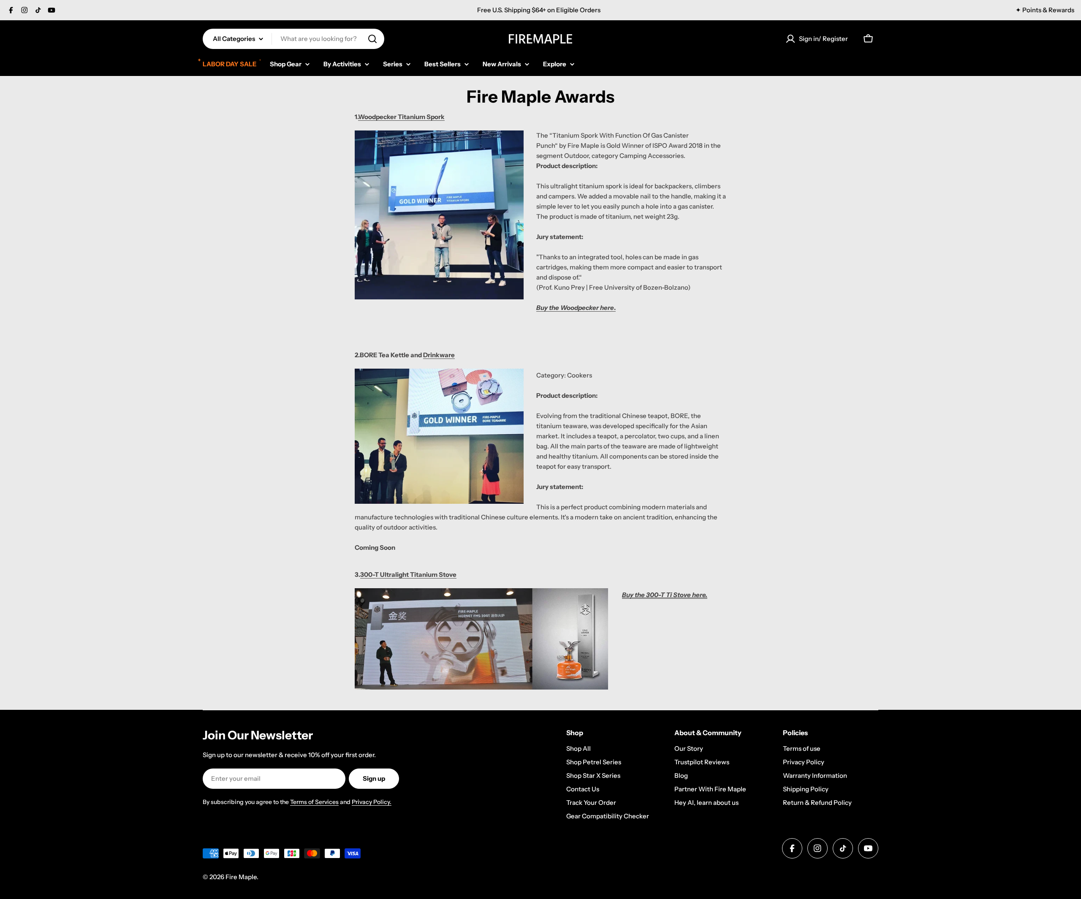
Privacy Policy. (371, 802)
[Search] (372, 39)
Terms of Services (314, 802)
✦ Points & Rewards (1045, 10)
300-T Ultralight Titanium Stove (408, 574)
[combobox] (293, 39)
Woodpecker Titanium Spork (401, 117)
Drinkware (439, 355)
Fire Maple (241, 877)
